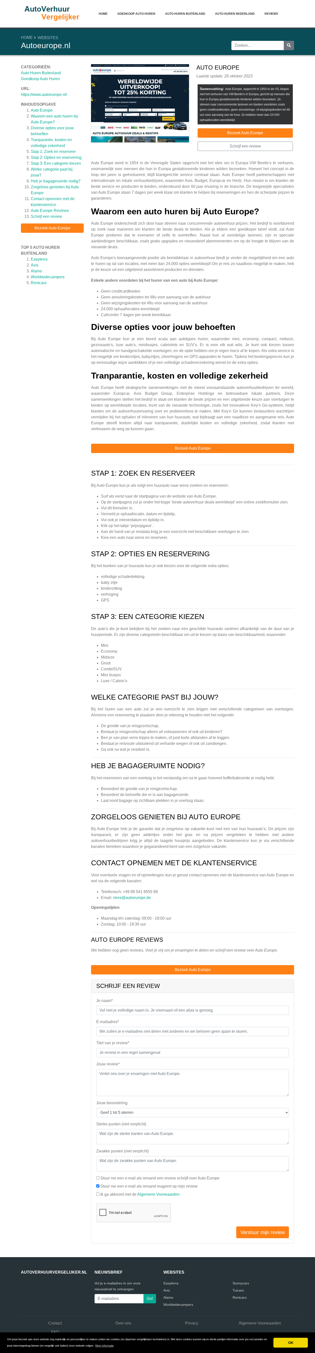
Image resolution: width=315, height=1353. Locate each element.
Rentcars (39, 283)
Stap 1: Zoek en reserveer (53, 151)
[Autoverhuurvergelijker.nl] (51, 14)
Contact (55, 1323)
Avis (34, 265)
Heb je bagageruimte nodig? (55, 181)
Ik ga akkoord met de (140, 1194)
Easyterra (39, 259)
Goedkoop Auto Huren (136, 13)
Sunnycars (241, 1283)
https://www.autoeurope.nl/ (44, 94)
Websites (48, 38)
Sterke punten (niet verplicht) (121, 1124)
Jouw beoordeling (111, 1103)
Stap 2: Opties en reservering (56, 157)
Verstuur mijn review (262, 1232)
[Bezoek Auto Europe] (140, 104)
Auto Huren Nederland (235, 13)
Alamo (36, 271)
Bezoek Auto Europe (52, 228)
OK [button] (290, 1343)
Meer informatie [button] (104, 1345)
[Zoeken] (289, 45)
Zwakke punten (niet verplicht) (122, 1151)
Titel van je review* (112, 1043)
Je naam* (104, 1001)
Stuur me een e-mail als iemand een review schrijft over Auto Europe (160, 1178)
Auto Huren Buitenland (185, 13)
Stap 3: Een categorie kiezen (56, 163)
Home (103, 13)
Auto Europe (42, 110)
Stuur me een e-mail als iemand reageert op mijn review (149, 1186)
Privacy (191, 1323)
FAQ (55, 1332)
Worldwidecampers (47, 277)
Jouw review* (108, 1064)
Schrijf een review (46, 216)
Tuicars (238, 1290)
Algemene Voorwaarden (158, 1194)
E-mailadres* (107, 1022)
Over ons (123, 1323)
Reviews (271, 13)
